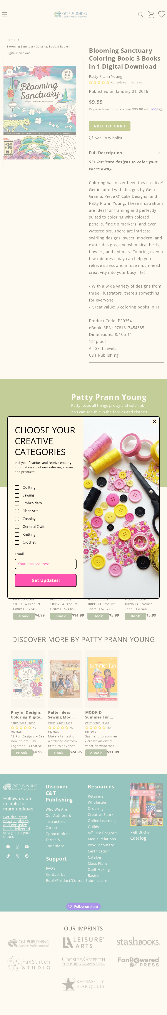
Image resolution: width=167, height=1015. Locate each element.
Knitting (29, 534)
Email (19, 554)
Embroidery (32, 503)
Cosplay (29, 519)
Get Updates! (46, 580)
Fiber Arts (30, 511)
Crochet (29, 542)
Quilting (29, 487)
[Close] (154, 421)
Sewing (28, 495)
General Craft (34, 527)
